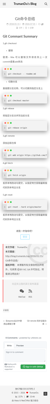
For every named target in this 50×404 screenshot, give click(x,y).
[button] (4, 4)
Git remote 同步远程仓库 (37, 322)
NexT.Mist (25, 401)
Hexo (16, 401)
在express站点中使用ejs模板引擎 (12, 322)
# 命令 (6, 310)
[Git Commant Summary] (45, 36)
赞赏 (25, 237)
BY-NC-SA (25, 269)
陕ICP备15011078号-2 (25, 389)
